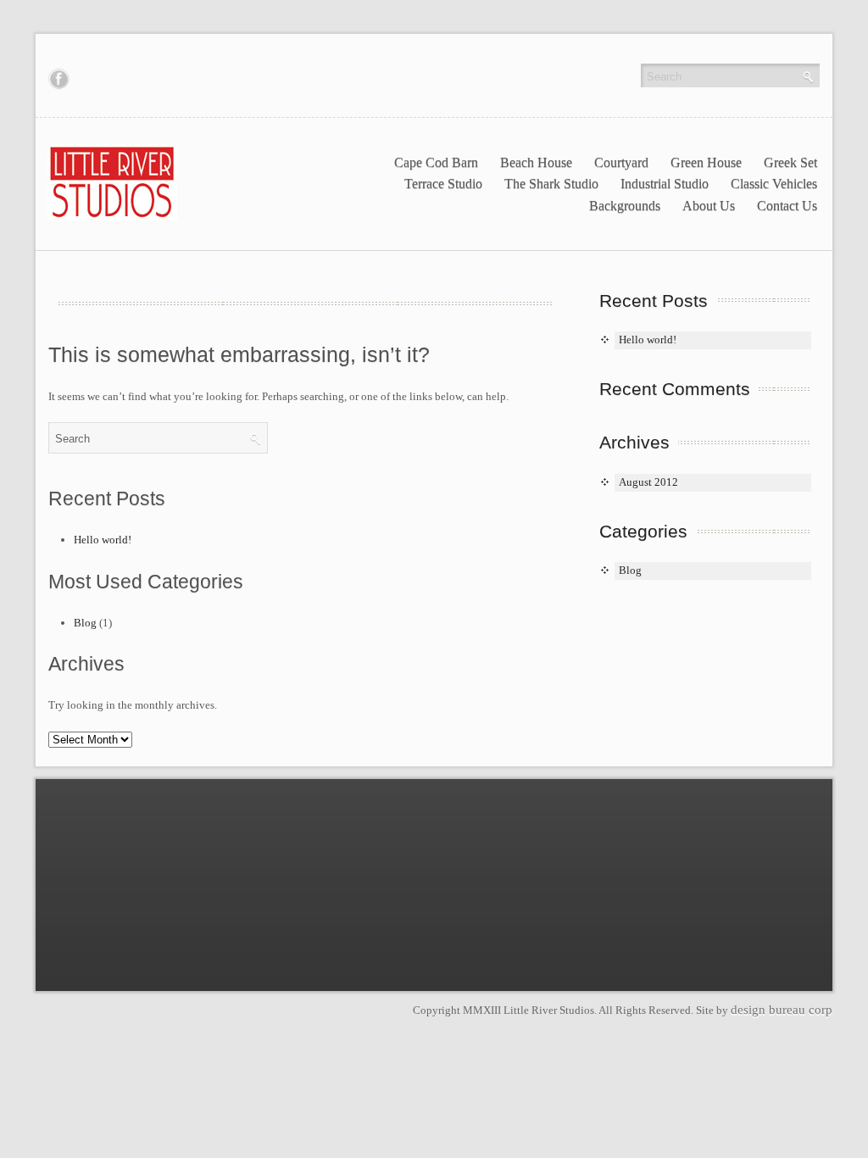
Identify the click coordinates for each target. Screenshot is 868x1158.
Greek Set (790, 162)
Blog (85, 622)
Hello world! (102, 539)
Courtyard (621, 162)
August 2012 (648, 482)
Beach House (536, 162)
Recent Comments (674, 388)
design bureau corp (781, 1009)
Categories (643, 531)
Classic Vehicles (774, 183)
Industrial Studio (664, 183)
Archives (634, 442)
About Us (708, 205)
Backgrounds (624, 205)
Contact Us (787, 205)
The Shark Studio (551, 183)
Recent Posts (653, 300)
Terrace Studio (443, 183)
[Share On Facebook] (59, 79)
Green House (706, 162)
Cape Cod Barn (436, 162)
